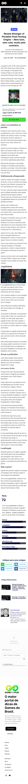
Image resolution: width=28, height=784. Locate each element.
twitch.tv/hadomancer (17, 619)
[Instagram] (6, 775)
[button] (24, 3)
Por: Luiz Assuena (20, 58)
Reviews (14, 29)
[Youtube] (9, 775)
